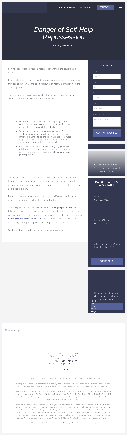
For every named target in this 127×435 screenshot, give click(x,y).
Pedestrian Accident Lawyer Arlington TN (95, 418)
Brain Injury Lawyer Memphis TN (61, 405)
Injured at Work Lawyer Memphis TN (55, 410)
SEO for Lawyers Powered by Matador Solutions (76, 423)
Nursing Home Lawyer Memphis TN (97, 407)
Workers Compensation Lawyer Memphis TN (32, 405)
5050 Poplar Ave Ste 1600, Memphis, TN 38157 (107, 245)
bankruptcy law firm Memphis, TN (24, 219)
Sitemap (94, 423)
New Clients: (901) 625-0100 (101, 198)
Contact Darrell (106, 133)
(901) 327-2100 (70, 364)
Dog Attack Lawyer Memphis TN (71, 407)
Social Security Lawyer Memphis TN (45, 407)
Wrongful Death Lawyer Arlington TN (40, 418)
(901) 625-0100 (86, 7)
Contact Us (105, 7)
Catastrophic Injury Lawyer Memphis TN (41, 412)
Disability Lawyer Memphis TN (85, 405)
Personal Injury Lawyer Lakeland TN (54, 415)
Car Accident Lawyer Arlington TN (67, 418)
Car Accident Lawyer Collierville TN (97, 412)
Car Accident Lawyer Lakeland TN (80, 415)
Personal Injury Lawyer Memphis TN (70, 412)
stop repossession (63, 207)
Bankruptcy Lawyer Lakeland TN (28, 415)
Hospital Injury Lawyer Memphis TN (28, 410)
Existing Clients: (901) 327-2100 (101, 222)
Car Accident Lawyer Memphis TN (82, 410)
